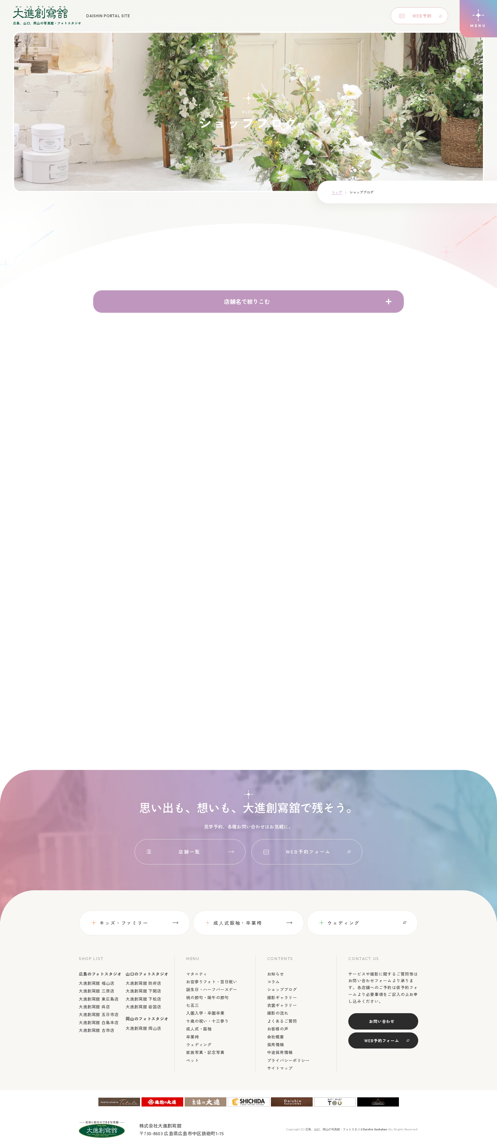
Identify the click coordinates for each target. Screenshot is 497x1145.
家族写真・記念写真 (205, 1052)
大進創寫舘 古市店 (96, 1030)
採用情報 (275, 1044)
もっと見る (245, 713)
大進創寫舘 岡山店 (143, 1028)
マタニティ (196, 974)
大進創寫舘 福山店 (96, 983)
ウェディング (343, 922)
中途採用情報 (280, 1052)
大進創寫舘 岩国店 (143, 1006)
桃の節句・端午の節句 (207, 997)
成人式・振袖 (199, 1029)
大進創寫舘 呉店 (94, 1006)
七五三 (192, 1005)
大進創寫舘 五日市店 (98, 1014)
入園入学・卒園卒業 (205, 1013)
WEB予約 (422, 16)
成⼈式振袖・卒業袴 (237, 922)
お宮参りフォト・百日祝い (211, 981)
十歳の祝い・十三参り (207, 1021)
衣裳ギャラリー (282, 1005)
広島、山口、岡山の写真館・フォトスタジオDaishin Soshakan (346, 1129)
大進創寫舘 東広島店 (98, 999)
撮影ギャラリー (282, 997)
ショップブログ (282, 989)
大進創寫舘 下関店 (143, 991)
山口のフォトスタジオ (147, 974)
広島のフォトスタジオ (100, 974)
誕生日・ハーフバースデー (211, 989)
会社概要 (275, 1037)
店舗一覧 (189, 851)
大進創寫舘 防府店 (143, 983)
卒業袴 (192, 1037)
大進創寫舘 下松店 (143, 999)
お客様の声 (277, 1029)
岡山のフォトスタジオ (147, 1019)
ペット (192, 1060)
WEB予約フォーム (308, 851)
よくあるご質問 (282, 1021)
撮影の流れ (277, 1013)
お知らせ (275, 974)
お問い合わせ (382, 1021)
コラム (273, 981)
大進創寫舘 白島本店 (98, 1022)
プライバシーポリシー (288, 1060)
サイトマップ (280, 1068)
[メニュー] (478, 18)
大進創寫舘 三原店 (96, 991)
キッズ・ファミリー (124, 922)
